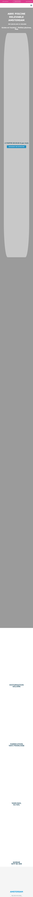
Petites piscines (24, 28)
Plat (16, 29)
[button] (31, 5)
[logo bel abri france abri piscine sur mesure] (4, 5)
